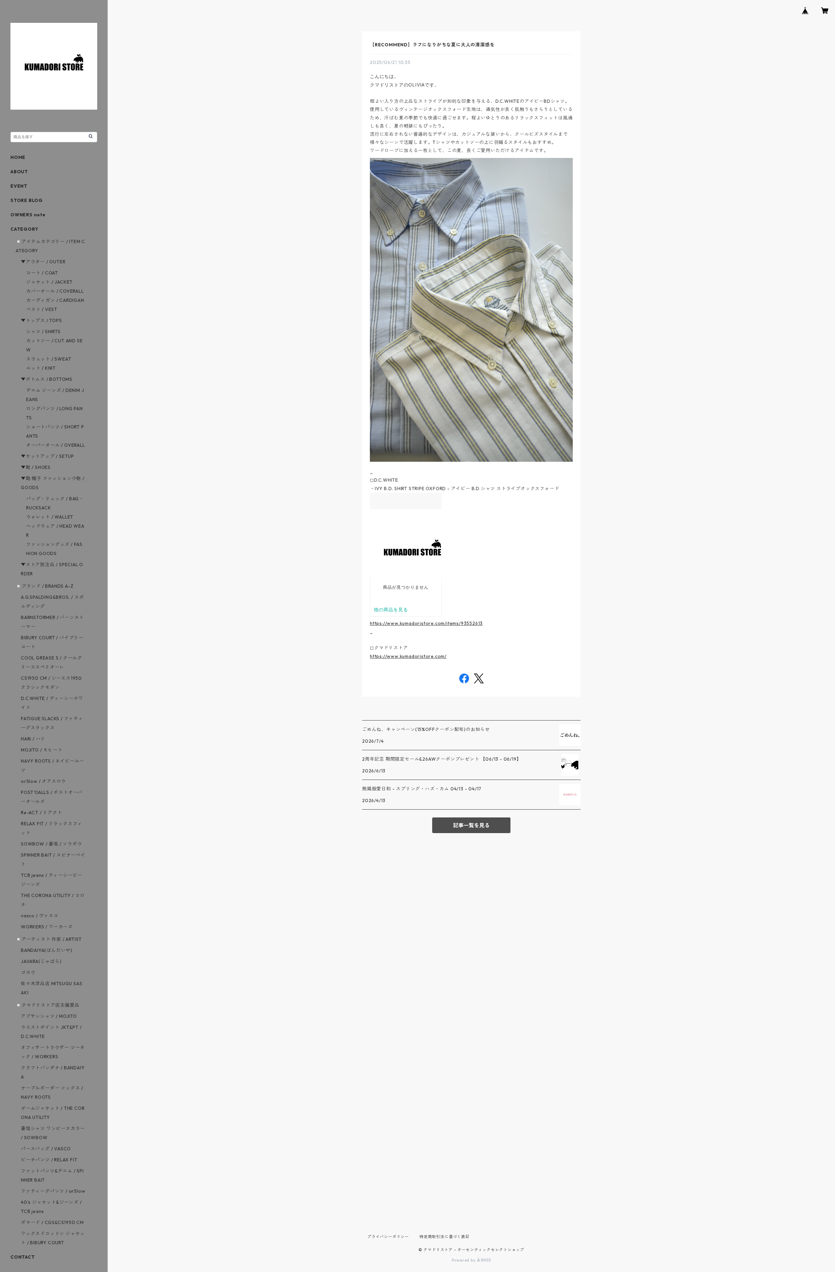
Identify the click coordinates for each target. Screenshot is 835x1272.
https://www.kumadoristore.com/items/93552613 (426, 623)
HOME (17, 157)
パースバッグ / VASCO (46, 1149)
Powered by (464, 1260)
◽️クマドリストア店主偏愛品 (47, 1005)
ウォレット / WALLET (49, 517)
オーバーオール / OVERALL (55, 445)
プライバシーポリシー (388, 1236)
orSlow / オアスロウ (43, 781)
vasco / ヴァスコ (39, 916)
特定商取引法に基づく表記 (444, 1236)
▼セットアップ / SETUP (47, 456)
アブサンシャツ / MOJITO (49, 1016)
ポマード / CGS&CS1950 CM (52, 1222)
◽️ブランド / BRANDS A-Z (44, 586)
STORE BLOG (26, 200)
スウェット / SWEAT (48, 359)
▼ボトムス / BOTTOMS (46, 379)
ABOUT (19, 172)
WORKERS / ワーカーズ (47, 927)
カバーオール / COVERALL (55, 291)
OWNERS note (28, 215)
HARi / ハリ (33, 739)
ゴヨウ (28, 972)
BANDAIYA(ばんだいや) (46, 950)
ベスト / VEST (41, 309)
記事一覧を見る (471, 825)
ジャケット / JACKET (49, 282)
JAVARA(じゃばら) (41, 961)
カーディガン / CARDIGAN (55, 300)
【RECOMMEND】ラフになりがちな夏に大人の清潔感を (432, 45)
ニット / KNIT (41, 368)
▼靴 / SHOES (36, 467)
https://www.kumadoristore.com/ (408, 656)
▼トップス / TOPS (41, 320)
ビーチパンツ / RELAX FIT (49, 1160)
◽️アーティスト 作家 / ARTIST (49, 939)
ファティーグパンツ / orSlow (53, 1191)
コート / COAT (42, 273)
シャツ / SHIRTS (43, 331)
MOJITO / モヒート (41, 750)
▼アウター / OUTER (43, 262)
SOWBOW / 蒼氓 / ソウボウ (51, 844)
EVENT (18, 186)
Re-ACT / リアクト (41, 812)
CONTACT (22, 1257)
